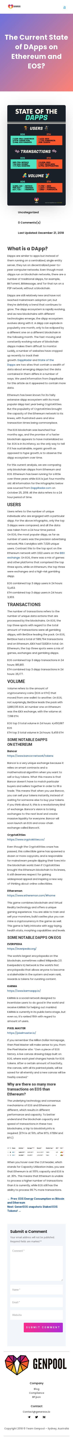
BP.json (36, 1397)
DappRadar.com (41, 488)
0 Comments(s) (29, 223)
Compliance (36, 1393)
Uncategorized (28, 212)
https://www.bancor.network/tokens (30, 756)
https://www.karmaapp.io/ (24, 991)
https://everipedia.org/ (21, 948)
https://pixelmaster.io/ (21, 1033)
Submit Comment (43, 1327)
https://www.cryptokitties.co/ (26, 839)
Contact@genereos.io (36, 1411)
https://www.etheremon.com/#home (31, 895)
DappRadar (24, 360)
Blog (36, 1389)
